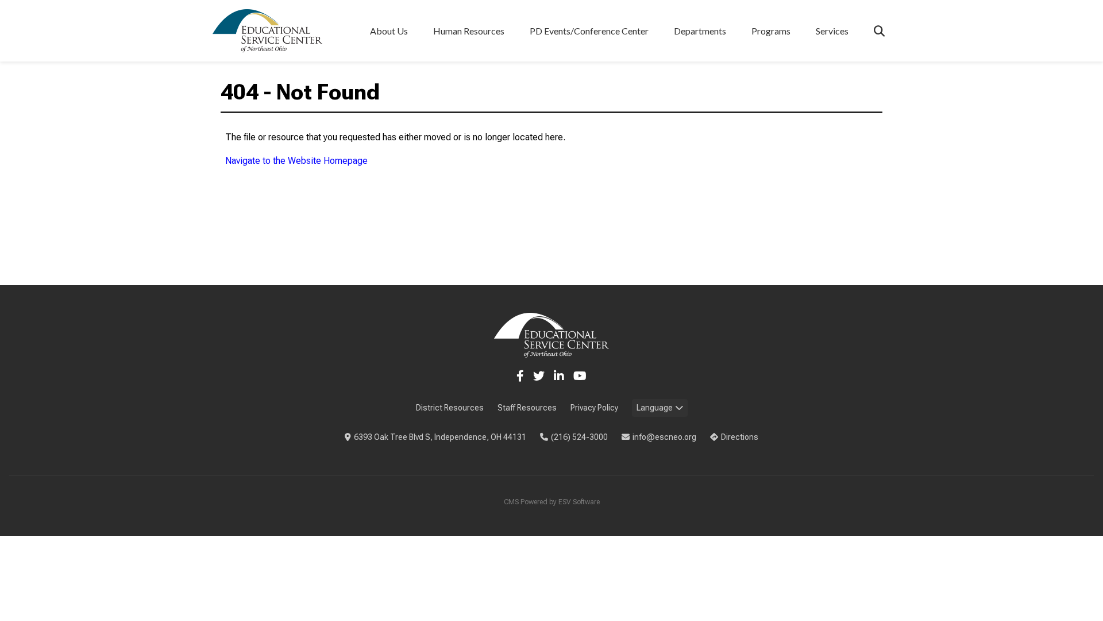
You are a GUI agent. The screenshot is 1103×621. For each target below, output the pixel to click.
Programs (770, 30)
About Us (389, 30)
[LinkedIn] (559, 376)
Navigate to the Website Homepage (296, 160)
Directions (739, 437)
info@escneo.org (664, 437)
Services (832, 30)
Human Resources (468, 30)
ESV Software (579, 502)
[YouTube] (580, 376)
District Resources (450, 407)
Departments (700, 30)
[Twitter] (539, 376)
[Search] (879, 30)
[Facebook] (520, 376)
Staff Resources (527, 407)
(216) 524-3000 (579, 437)
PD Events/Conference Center (589, 30)
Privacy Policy (594, 407)
